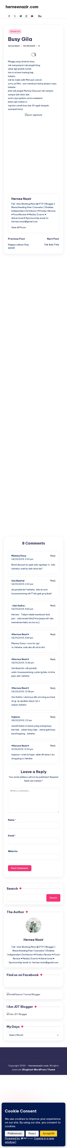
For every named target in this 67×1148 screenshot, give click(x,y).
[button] (18, 227)
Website (13, 851)
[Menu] (39, 16)
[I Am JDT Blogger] (17, 1014)
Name (12, 819)
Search (12, 888)
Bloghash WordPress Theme (38, 1069)
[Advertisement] (33, 152)
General (15, 31)
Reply (53, 556)
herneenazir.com (22, 6)
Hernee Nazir (21, 199)
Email (12, 835)
